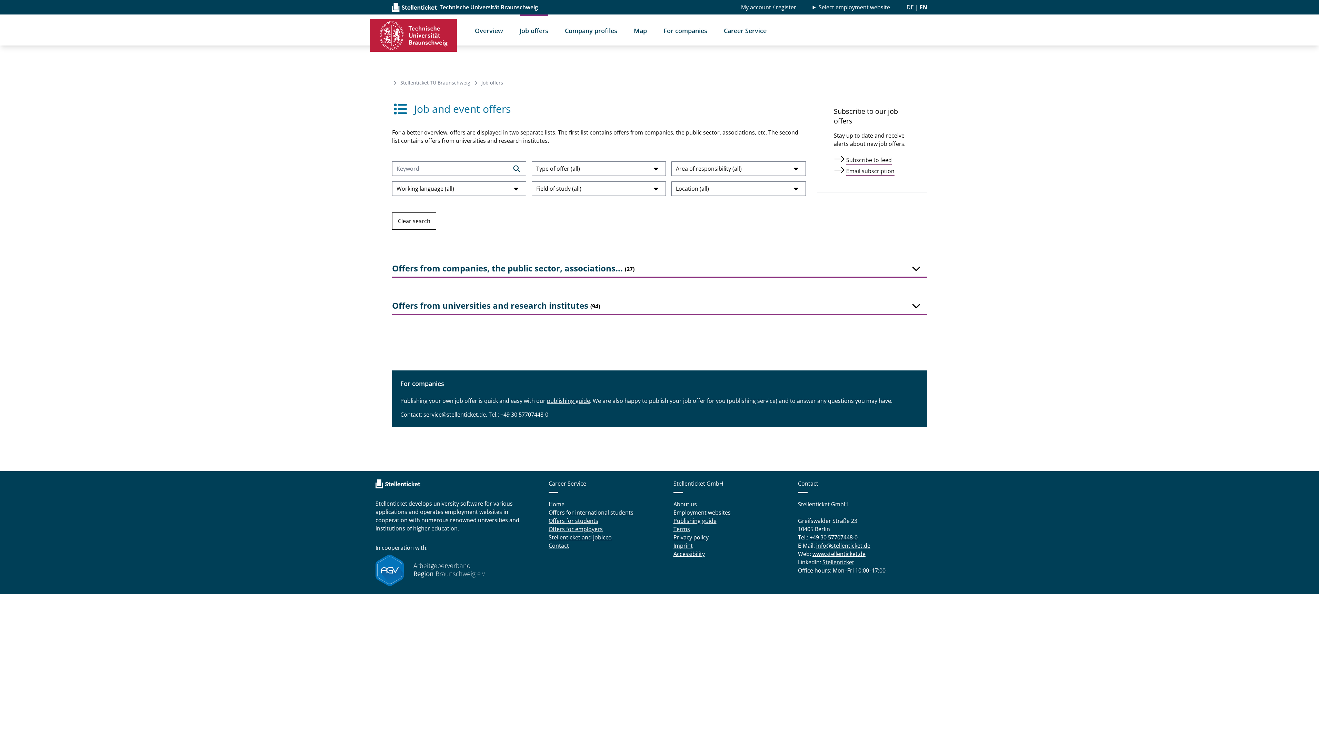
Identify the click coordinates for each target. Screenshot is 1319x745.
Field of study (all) (558, 188)
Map (640, 31)
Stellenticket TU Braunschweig (435, 82)
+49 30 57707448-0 (524, 414)
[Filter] (516, 169)
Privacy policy (691, 537)
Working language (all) (425, 188)
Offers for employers (576, 529)
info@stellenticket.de (843, 545)
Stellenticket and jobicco (580, 537)
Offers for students (573, 521)
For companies (685, 31)
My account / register (768, 7)
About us (685, 504)
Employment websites (702, 512)
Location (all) (692, 188)
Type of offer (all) (558, 168)
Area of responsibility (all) (709, 168)
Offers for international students (591, 512)
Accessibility (689, 554)
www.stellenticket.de (839, 554)
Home (556, 504)
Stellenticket (391, 503)
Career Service (745, 31)
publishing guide (568, 401)
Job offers (534, 31)
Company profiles (591, 31)
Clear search (414, 221)
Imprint (683, 545)
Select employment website (854, 7)
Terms (681, 529)
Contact (559, 545)
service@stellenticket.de (454, 414)
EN (923, 7)
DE (910, 7)
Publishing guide (695, 521)
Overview (489, 31)
